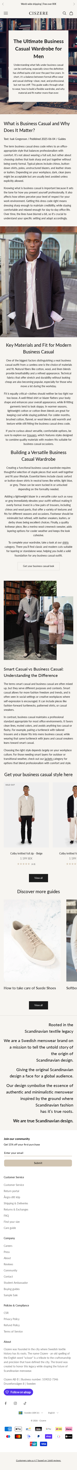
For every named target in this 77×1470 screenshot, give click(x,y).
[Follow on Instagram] (15, 1403)
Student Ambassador (16, 1282)
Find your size (12, 1221)
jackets (49, 758)
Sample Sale (11, 1295)
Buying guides (12, 1289)
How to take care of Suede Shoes (30, 988)
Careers (8, 1245)
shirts (65, 542)
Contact (8, 1276)
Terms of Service (13, 1331)
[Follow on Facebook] (5, 1403)
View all (38, 877)
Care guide (10, 1227)
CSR (6, 1312)
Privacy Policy (11, 1319)
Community (10, 1270)
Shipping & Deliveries (16, 1203)
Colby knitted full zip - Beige (26, 853)
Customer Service (14, 1184)
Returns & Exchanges (16, 1209)
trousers (31, 435)
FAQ (6, 1215)
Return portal (11, 1191)
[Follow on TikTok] (25, 1403)
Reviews (8, 1264)
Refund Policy (12, 1325)
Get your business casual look (38, 566)
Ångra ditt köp (12, 1197)
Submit (38, 1162)
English (51, 1412)
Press (7, 1252)
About (7, 1258)
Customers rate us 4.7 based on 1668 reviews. (38, 1460)
